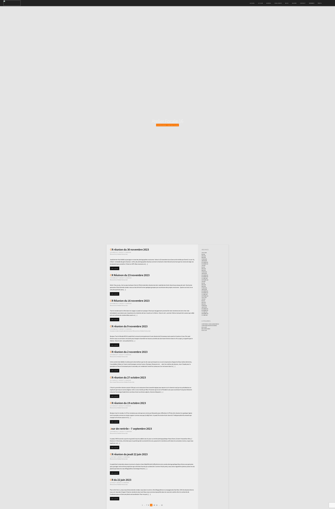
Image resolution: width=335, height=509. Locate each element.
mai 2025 (203, 267)
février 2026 (204, 259)
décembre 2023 (205, 291)
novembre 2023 (205, 292)
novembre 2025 (205, 264)
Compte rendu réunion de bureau (209, 325)
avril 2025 (204, 268)
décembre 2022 (205, 308)
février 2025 (204, 272)
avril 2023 (204, 302)
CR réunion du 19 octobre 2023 (128, 403)
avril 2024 (204, 284)
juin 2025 (203, 265)
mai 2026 (203, 254)
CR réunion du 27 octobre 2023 (128, 377)
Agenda (268, 3)
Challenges (278, 3)
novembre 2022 (205, 310)
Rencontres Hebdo (115, 254)
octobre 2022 (204, 312)
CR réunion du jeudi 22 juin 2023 (129, 454)
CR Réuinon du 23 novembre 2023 (129, 275)
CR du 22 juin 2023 (120, 480)
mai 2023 (203, 300)
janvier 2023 (204, 307)
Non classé (113, 382)
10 (154, 505)
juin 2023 (203, 299)
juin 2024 (203, 281)
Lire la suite (114, 268)
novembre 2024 (205, 276)
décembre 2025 (205, 262)
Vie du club (124, 254)
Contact (303, 3)
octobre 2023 (204, 294)
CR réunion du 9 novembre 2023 (128, 326)
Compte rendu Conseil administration (121, 331)
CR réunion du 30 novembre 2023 (129, 249)
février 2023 (204, 305)
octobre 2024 (204, 278)
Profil (320, 3)
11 (156, 505)
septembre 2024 (205, 280)
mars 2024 (204, 286)
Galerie (294, 3)
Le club (260, 3)
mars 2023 (204, 304)
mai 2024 (203, 283)
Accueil (252, 3)
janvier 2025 (204, 273)
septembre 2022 (205, 313)
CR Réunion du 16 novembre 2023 (129, 300)
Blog (286, 3)
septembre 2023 (205, 296)
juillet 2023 (204, 297)
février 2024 (204, 288)
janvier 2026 (204, 260)
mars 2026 (204, 257)
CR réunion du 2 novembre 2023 (128, 352)
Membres (311, 3)
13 (162, 505)
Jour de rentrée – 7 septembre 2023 (131, 428)
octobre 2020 (204, 315)
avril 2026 (204, 256)
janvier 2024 (204, 289)
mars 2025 (204, 270)
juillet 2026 (204, 252)
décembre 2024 (205, 275)
